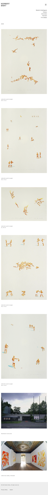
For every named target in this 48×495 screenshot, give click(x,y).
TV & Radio (44, 17)
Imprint (11, 489)
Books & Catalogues (41, 10)
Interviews (44, 14)
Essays (45, 12)
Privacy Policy (4, 489)
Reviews (44, 15)
